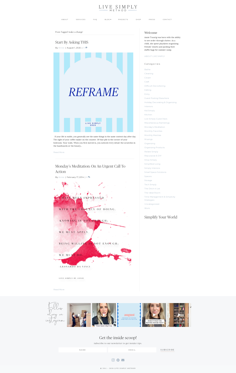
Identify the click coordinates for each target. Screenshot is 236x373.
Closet (147, 78)
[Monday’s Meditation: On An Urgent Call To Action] (93, 233)
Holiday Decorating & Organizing (160, 102)
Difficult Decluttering (154, 86)
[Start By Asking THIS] (93, 92)
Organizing (149, 143)
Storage (148, 180)
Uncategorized (151, 204)
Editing (147, 90)
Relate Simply (151, 152)
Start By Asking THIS (71, 42)
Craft (146, 82)
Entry (147, 94)
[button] (167, 349)
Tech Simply (150, 184)
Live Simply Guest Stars (155, 119)
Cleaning (148, 73)
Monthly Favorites (153, 131)
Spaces (148, 176)
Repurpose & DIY (153, 156)
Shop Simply (150, 160)
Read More (59, 152)
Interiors (148, 106)
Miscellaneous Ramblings (157, 123)
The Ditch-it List (152, 188)
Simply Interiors (152, 168)
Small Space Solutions (155, 172)
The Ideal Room (152, 193)
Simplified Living (152, 164)
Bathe (147, 69)
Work (147, 208)
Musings (148, 139)
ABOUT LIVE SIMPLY (154, 56)
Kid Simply (149, 110)
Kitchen (148, 114)
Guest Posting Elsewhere (156, 98)
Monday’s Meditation (154, 127)
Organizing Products (154, 147)
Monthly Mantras (152, 135)
